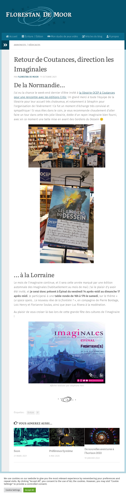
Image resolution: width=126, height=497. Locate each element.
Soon (17, 451)
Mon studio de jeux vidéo (64, 36)
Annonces (20, 44)
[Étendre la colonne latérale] (5, 45)
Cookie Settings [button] (13, 490)
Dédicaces (34, 44)
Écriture (31, 412)
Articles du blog (93, 36)
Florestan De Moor (28, 77)
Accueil (13, 36)
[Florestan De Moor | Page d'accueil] (39, 16)
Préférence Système (61, 451)
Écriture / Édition (33, 36)
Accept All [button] (29, 490)
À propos (114, 36)
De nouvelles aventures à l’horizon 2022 (99, 451)
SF (38, 412)
